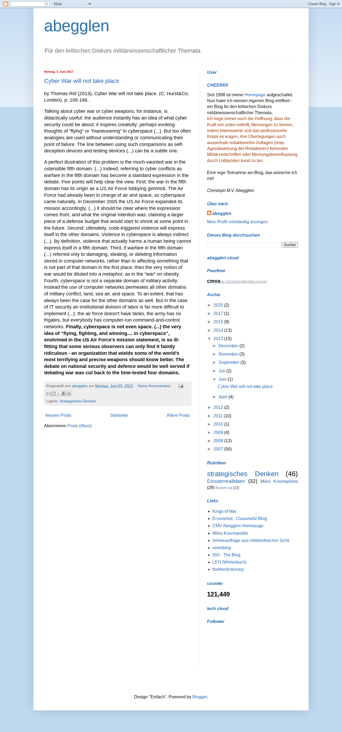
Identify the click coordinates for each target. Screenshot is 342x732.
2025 (218, 305)
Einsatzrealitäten (226, 481)
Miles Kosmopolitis (279, 481)
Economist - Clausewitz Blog (239, 518)
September (229, 362)
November (229, 354)
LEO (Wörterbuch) (229, 562)
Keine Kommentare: (155, 386)
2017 (218, 313)
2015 (218, 321)
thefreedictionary (228, 569)
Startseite (119, 415)
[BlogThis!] (53, 393)
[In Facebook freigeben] (64, 393)
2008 (218, 440)
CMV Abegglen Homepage (237, 525)
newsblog (221, 547)
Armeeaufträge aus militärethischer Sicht (250, 540)
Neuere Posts (58, 415)
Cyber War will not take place (81, 81)
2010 (218, 424)
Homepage (255, 95)
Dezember (229, 346)
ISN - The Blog (226, 555)
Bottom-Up (224, 488)
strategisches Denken (78, 401)
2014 (218, 330)
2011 (218, 416)
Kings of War (224, 511)
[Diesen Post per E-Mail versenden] (48, 393)
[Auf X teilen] (58, 393)
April (223, 397)
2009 (218, 432)
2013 (218, 338)
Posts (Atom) (79, 425)
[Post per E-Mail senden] (180, 386)
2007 (218, 449)
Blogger (199, 697)
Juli (222, 371)
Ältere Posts (178, 415)
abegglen (76, 26)
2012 (218, 407)
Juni (223, 379)
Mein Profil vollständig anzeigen (237, 221)
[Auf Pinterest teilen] (69, 393)
